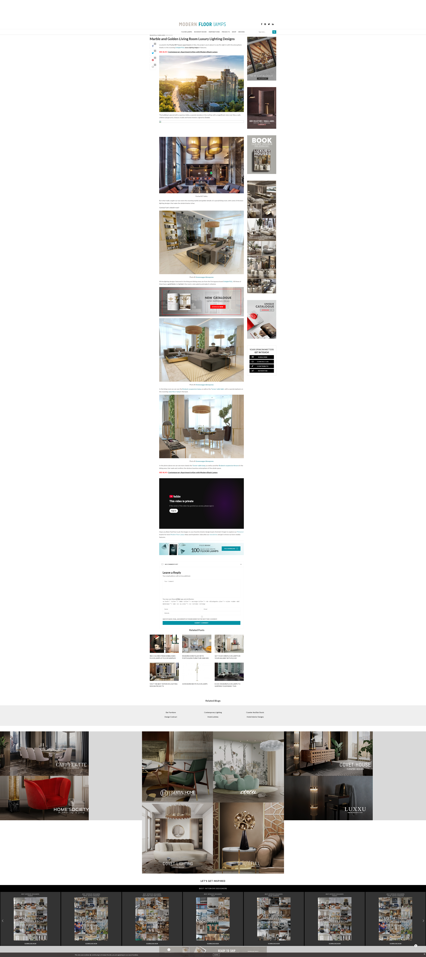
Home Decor (169, 35)
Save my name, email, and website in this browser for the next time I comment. (190, 619)
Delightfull (153, 35)
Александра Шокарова (205, 277)
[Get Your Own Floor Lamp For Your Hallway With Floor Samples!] (229, 644)
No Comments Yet (171, 564)
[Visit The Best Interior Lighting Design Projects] (164, 672)
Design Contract (171, 717)
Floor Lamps (161, 35)
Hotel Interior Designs (255, 717)
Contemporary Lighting (213, 712)
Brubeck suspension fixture (229, 465)
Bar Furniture (171, 712)
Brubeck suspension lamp (191, 389)
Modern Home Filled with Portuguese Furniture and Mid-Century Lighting (195, 658)
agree (216, 954)
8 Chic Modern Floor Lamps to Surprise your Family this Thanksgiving (227, 686)
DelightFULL (180, 47)
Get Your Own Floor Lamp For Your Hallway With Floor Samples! (227, 658)
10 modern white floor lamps (194, 684)
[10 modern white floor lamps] (196, 672)
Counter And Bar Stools (255, 712)
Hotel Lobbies (212, 717)
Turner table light (217, 389)
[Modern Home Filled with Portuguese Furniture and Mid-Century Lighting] (196, 644)
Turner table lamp (198, 465)
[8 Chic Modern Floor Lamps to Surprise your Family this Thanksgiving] (229, 672)
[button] (423, 920)
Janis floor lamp (174, 392)
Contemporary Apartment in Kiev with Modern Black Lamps (193, 52)
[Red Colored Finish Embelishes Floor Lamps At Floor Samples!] (164, 644)
